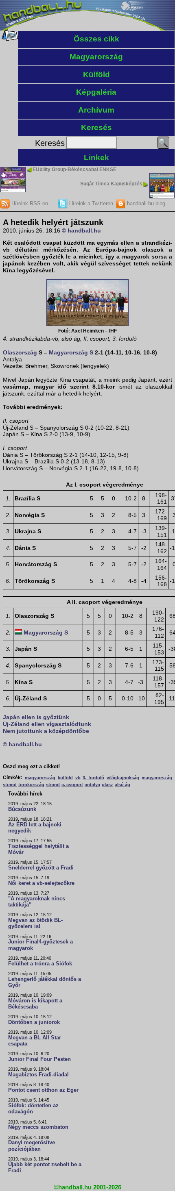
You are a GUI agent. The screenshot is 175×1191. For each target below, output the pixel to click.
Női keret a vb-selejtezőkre (41, 883)
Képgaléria (96, 92)
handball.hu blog (145, 203)
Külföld (96, 74)
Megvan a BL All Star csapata (34, 1041)
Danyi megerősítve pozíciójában (31, 1146)
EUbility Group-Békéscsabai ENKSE (74, 169)
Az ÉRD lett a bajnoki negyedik (34, 828)
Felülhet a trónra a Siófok (40, 964)
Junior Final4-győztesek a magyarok (40, 945)
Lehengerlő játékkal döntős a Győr (44, 982)
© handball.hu (81, 230)
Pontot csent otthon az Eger (43, 1090)
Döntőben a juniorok (34, 1022)
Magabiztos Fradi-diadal (38, 1075)
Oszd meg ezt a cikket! (31, 766)
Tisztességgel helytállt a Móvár (38, 849)
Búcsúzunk (22, 809)
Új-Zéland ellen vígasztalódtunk (47, 724)
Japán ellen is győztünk (36, 717)
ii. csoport (72, 784)
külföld (65, 777)
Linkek (96, 157)
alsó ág (122, 784)
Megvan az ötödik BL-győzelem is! (35, 923)
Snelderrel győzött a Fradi (41, 868)
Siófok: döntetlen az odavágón (33, 1109)
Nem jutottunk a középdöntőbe (46, 731)
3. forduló (93, 777)
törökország (31, 784)
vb (78, 777)
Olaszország (20, 352)
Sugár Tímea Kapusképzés (111, 184)
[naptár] (9, 39)
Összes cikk (96, 39)
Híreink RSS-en (29, 203)
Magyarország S (71, 352)
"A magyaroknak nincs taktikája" (36, 902)
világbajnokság (123, 777)
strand (53, 784)
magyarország (40, 777)
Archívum (96, 110)
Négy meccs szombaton (38, 1127)
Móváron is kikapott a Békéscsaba (35, 1004)
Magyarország (96, 56)
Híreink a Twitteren (90, 203)
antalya (92, 784)
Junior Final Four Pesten (39, 1059)
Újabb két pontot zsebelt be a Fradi (44, 1168)
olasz (107, 784)
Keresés (96, 127)
